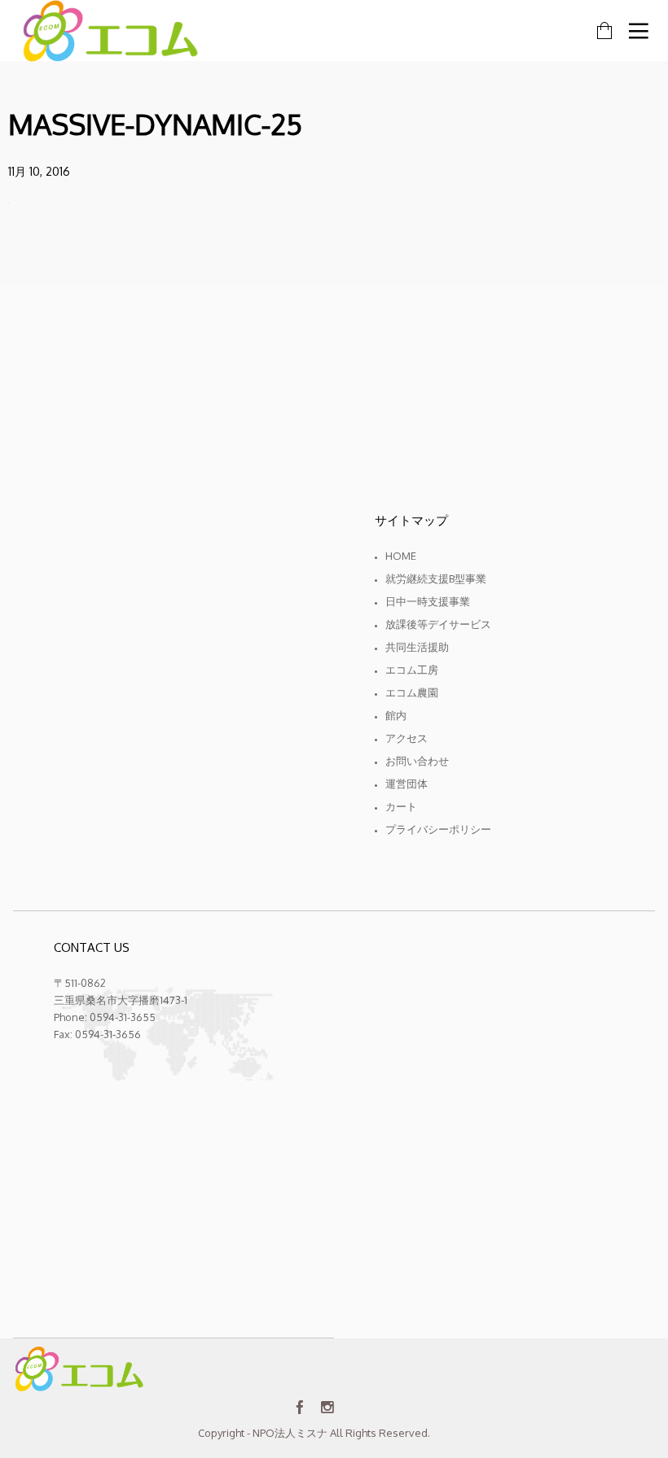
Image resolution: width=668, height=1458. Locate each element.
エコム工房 (411, 669)
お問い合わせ (417, 760)
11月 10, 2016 (39, 171)
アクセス (406, 737)
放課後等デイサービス (438, 624)
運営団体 (406, 783)
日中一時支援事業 (427, 601)
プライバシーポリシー (438, 829)
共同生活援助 (417, 646)
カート (401, 806)
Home (400, 555)
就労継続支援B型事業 (435, 578)
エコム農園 (411, 692)
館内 (396, 715)
